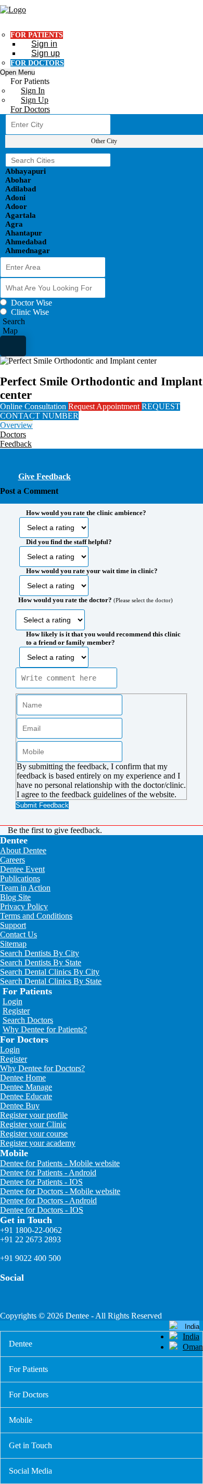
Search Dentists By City (39, 953)
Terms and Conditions (36, 915)
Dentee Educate (26, 1096)
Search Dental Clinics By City (49, 971)
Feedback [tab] (16, 443)
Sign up (45, 53)
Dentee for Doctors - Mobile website (60, 1191)
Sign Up (34, 99)
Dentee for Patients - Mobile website (60, 1163)
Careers (12, 859)
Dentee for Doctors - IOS (41, 1209)
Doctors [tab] (13, 434)
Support (13, 925)
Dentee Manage (26, 1087)
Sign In (33, 90)
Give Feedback (44, 476)
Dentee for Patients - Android (48, 1172)
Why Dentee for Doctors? (42, 1068)
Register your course (34, 1133)
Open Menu (17, 72)
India (191, 1336)
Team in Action (25, 887)
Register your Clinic (33, 1124)
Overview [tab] (16, 425)
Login (12, 1001)
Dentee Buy (20, 1105)
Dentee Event (22, 869)
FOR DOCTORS (37, 63)
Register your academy (37, 1143)
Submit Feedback (42, 805)
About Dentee (23, 850)
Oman (193, 1346)
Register (16, 1010)
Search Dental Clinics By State (51, 981)
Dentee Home (23, 1077)
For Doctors (30, 109)
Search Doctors (28, 1020)
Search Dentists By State (40, 962)
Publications (20, 878)
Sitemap (13, 943)
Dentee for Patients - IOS (41, 1181)
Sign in (44, 43)
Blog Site (15, 897)
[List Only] (13, 346)
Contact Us (18, 934)
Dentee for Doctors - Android (48, 1200)
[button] (101, 656)
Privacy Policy (24, 906)
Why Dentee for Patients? (45, 1029)
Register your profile (34, 1115)
